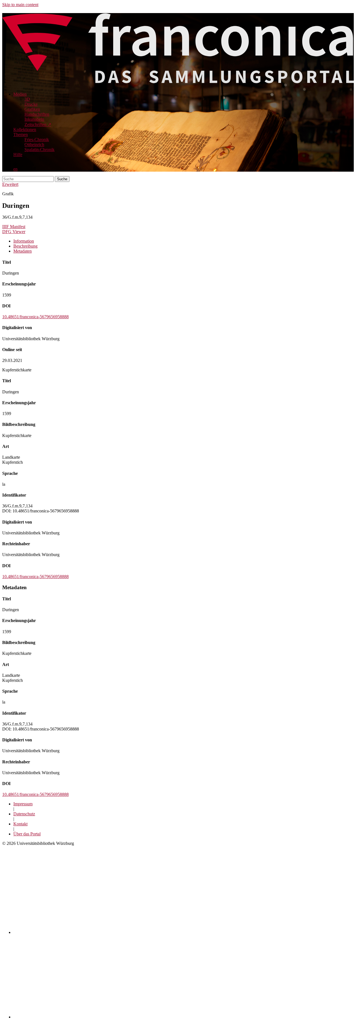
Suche (62, 179)
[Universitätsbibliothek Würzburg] (81, 1017)
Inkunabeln (34, 119)
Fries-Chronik (36, 139)
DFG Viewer (13, 231)
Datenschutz (24, 813)
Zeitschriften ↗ (37, 124)
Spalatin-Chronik (39, 149)
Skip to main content (20, 4)
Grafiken (32, 109)
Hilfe (17, 154)
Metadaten (22, 251)
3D (27, 99)
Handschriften (36, 114)
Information (23, 241)
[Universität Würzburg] (110, 932)
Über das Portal (27, 833)
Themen (20, 134)
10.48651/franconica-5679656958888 (35, 316)
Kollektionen (24, 129)
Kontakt (20, 823)
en (15, 169)
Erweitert (10, 184)
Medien (20, 94)
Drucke (31, 104)
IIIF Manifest (13, 226)
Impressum (23, 803)
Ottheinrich (34, 144)
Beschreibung (25, 246)
